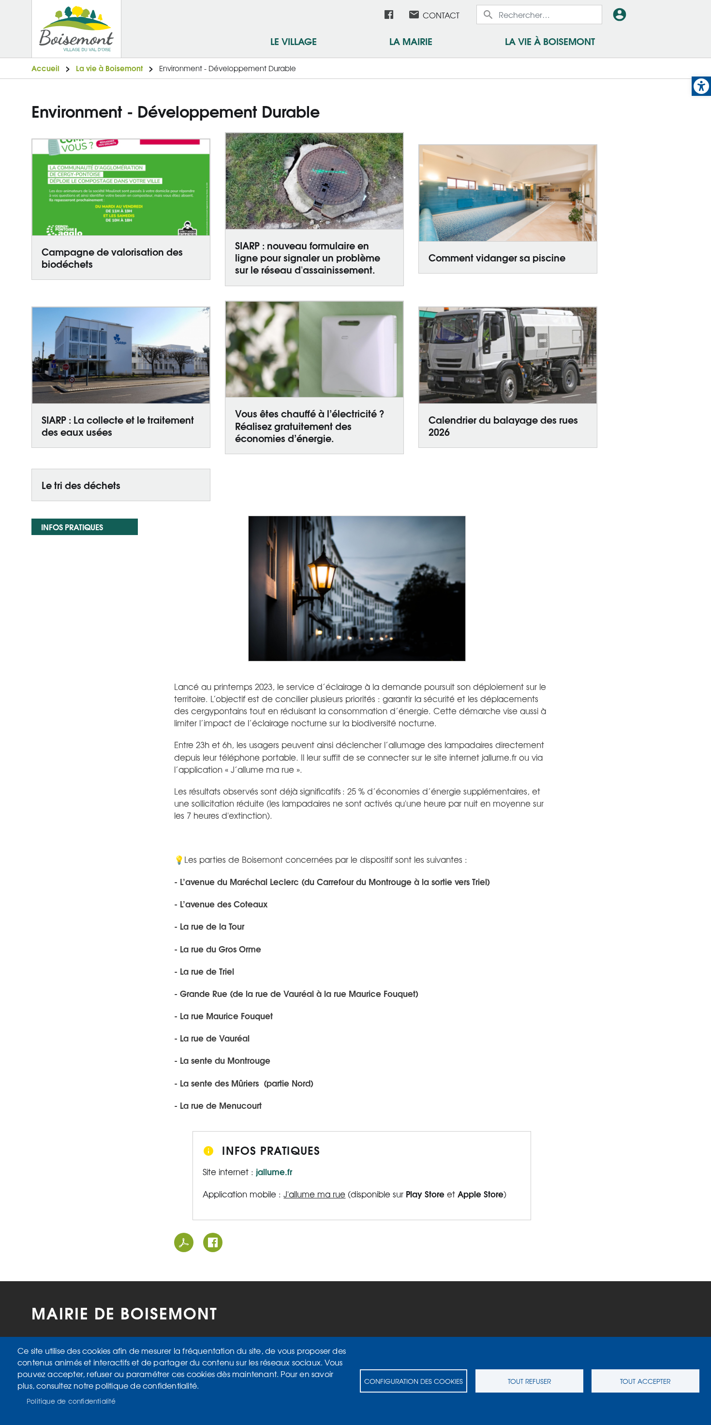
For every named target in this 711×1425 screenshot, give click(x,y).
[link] (701, 86)
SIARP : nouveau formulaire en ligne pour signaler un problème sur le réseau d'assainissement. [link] (307, 257)
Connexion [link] (621, 14)
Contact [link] (441, 15)
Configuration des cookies (413, 1381)
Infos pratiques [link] (72, 527)
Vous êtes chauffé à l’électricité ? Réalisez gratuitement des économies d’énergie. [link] (310, 425)
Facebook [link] (389, 14)
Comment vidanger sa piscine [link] (497, 257)
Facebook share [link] (212, 1242)
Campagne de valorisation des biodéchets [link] (112, 257)
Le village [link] (293, 40)
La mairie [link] (410, 40)
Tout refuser (529, 1381)
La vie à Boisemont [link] (550, 40)
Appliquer (489, 14)
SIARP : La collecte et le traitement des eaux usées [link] (118, 425)
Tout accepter (645, 1381)
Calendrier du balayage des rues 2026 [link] (503, 425)
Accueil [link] (45, 68)
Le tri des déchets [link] (81, 484)
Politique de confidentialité (71, 1401)
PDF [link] (183, 1242)
